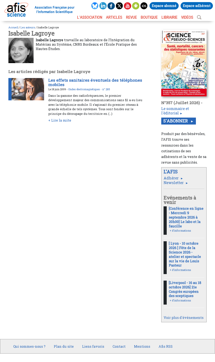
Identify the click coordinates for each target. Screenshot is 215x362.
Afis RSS (166, 346)
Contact (119, 346)
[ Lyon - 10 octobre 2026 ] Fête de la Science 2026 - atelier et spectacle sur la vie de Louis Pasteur (185, 254)
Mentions (142, 346)
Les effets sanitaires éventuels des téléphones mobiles (95, 82)
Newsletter (174, 182)
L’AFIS (171, 171)
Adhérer (172, 178)
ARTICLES (114, 17)
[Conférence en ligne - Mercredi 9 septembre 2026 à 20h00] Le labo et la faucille (186, 217)
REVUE (131, 17)
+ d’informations (180, 230)
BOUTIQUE (149, 17)
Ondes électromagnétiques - (85, 89)
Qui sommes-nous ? (29, 346)
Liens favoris (93, 346)
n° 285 (106, 89)
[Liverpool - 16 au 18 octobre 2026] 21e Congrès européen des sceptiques (185, 289)
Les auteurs (27, 27)
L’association (89, 17)
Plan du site (64, 346)
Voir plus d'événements (183, 317)
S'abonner (176, 120)
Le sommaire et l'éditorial (175, 110)
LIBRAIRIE (169, 17)
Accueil (13, 27)
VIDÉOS (187, 17)
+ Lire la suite (59, 120)
